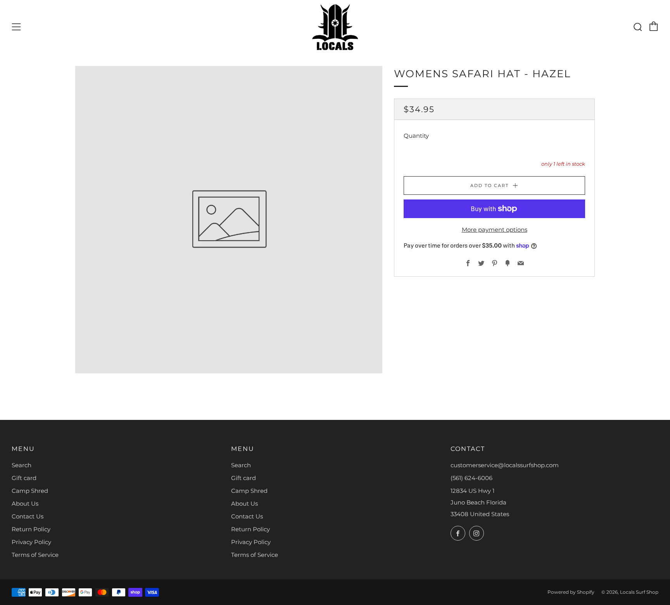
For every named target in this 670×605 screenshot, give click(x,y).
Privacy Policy (31, 542)
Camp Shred (30, 490)
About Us (25, 503)
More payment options (494, 229)
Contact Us (27, 516)
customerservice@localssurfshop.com (505, 465)
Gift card (24, 478)
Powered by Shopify (570, 592)
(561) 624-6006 (471, 478)
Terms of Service (35, 554)
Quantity (416, 135)
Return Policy (31, 529)
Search (21, 465)
